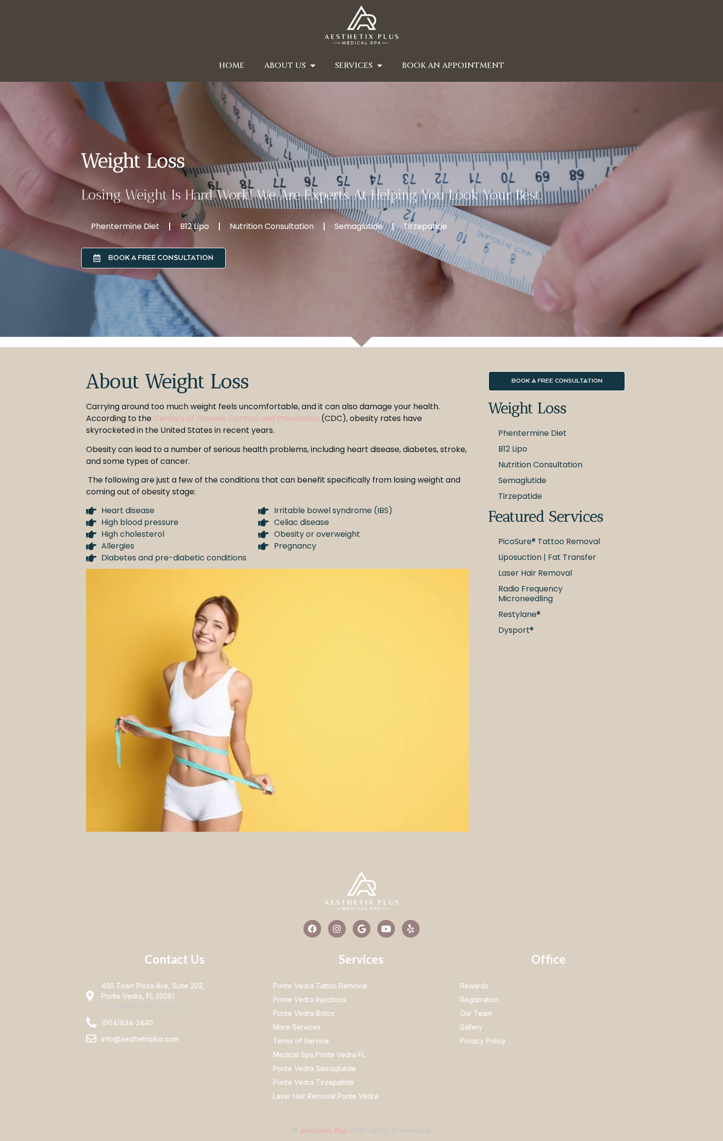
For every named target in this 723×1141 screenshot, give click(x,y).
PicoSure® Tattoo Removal (549, 541)
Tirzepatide (425, 226)
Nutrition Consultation (272, 226)
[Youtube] (386, 929)
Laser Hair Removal (535, 573)
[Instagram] (337, 929)
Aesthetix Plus (323, 1131)
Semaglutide (358, 226)
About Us (284, 65)
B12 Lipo (194, 226)
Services (353, 65)
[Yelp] (411, 929)
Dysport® (516, 630)
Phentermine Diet (125, 226)
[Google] (361, 929)
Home (231, 65)
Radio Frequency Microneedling (530, 593)
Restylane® (519, 614)
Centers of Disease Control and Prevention (237, 418)
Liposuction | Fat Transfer (547, 557)
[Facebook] (312, 929)
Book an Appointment (453, 65)
